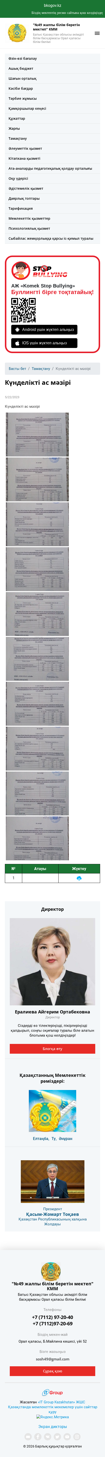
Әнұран (65, 1138)
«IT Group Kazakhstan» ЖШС (61, 1402)
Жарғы (14, 128)
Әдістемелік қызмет (26, 188)
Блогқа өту (52, 1048)
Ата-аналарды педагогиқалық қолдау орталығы (50, 168)
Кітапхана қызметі (24, 158)
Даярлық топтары (24, 198)
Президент (52, 1209)
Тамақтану (18, 138)
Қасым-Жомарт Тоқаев (52, 1214)
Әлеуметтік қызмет (25, 148)
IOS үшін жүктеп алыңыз (44, 343)
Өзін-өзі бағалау (23, 58)
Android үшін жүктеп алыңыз (48, 329)
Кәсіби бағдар (21, 88)
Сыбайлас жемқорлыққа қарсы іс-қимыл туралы (51, 238)
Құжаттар (17, 118)
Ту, (54, 1138)
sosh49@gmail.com (52, 1359)
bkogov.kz (52, 5)
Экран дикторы (52, 1426)
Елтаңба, (41, 1138)
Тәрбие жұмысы (23, 98)
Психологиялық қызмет (29, 228)
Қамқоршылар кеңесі (27, 108)
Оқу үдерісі (18, 178)
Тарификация (21, 208)
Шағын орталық (22, 78)
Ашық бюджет (21, 68)
